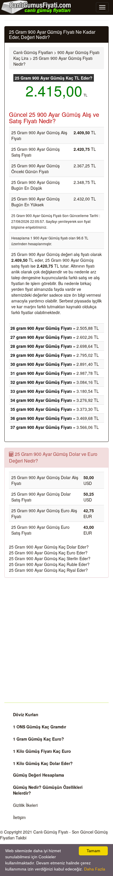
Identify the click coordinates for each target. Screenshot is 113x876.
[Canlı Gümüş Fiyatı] (36, 7)
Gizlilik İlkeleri (25, 805)
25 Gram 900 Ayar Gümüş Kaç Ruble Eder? (49, 564)
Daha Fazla (94, 869)
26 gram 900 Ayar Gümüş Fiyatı (41, 328)
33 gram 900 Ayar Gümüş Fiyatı (41, 391)
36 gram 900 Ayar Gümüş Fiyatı (41, 418)
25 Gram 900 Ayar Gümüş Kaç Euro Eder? (48, 553)
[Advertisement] (56, 640)
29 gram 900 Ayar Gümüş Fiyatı (41, 355)
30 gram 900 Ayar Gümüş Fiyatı (41, 364)
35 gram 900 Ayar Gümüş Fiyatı (41, 409)
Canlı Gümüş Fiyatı (50, 832)
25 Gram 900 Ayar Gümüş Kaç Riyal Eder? (48, 570)
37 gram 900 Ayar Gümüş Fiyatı (41, 427)
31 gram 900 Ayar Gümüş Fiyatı (41, 373)
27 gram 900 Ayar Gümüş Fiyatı (41, 337)
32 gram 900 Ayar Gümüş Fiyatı (41, 382)
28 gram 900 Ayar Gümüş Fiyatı (41, 346)
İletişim (19, 817)
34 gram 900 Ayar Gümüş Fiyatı (41, 400)
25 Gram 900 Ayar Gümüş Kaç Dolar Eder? (49, 547)
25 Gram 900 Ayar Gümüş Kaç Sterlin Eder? (49, 558)
